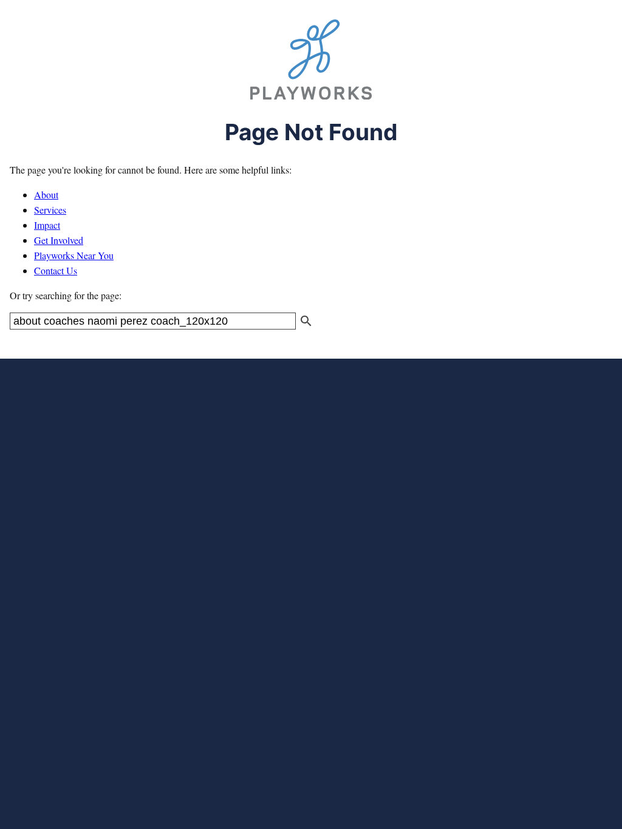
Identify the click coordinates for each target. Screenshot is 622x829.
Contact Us (55, 270)
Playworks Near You (74, 255)
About (46, 194)
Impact (47, 224)
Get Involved (58, 240)
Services (50, 209)
